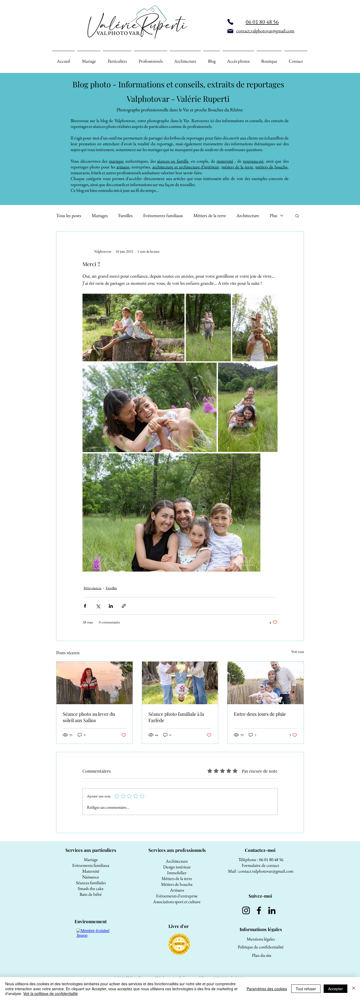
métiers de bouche (271, 167)
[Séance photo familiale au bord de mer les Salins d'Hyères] (265, 683)
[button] (297, 215)
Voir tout (297, 651)
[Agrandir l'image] (133, 328)
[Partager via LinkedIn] (110, 605)
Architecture (247, 215)
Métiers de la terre (209, 215)
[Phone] (230, 21)
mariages (116, 161)
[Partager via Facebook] (84, 605)
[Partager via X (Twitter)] (97, 605)
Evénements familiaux (163, 215)
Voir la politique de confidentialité (50, 993)
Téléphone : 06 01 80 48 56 (260, 859)
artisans (122, 167)
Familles (125, 215)
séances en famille (172, 161)
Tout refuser (306, 988)
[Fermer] (354, 988)
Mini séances (92, 588)
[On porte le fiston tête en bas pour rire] (180, 683)
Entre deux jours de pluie (260, 714)
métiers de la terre (237, 167)
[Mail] (230, 31)
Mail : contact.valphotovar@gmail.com (260, 871)
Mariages (100, 215)
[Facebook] (259, 910)
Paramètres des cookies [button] (267, 988)
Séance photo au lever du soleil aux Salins (89, 717)
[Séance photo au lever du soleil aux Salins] (94, 683)
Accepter (335, 988)
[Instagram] (246, 910)
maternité (225, 161)
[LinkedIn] (272, 910)
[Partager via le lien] (123, 605)
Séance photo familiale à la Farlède (176, 717)
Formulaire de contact (261, 865)
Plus (273, 215)
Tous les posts (68, 215)
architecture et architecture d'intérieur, (186, 167)
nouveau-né (253, 161)
